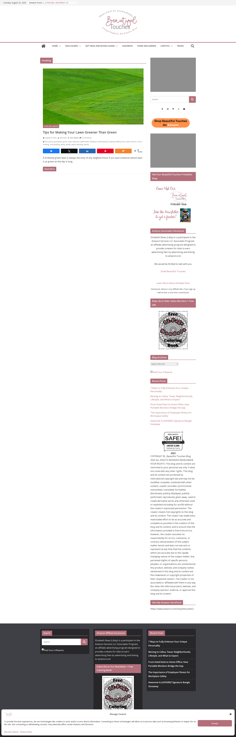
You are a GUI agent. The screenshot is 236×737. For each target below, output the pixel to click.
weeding (79, 144)
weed (73, 144)
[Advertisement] (173, 75)
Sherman (63, 138)
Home (55, 46)
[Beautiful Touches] (43, 46)
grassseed (58, 141)
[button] (230, 714)
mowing (46, 144)
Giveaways (127, 46)
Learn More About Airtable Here (173, 283)
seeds (62, 144)
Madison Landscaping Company (102, 141)
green (64, 141)
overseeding (55, 144)
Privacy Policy (26, 731)
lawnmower (84, 141)
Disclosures (71, 46)
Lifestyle (165, 46)
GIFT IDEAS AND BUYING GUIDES (100, 46)
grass (50, 141)
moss (139, 141)
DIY (46, 141)
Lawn (70, 141)
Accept (215, 723)
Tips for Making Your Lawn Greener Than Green (80, 132)
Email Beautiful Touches (173, 271)
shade (68, 144)
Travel (180, 46)
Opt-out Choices (11, 731)
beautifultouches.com (173, 442)
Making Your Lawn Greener (126, 141)
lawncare (76, 141)
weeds (86, 144)
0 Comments (87, 138)
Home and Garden (146, 46)
